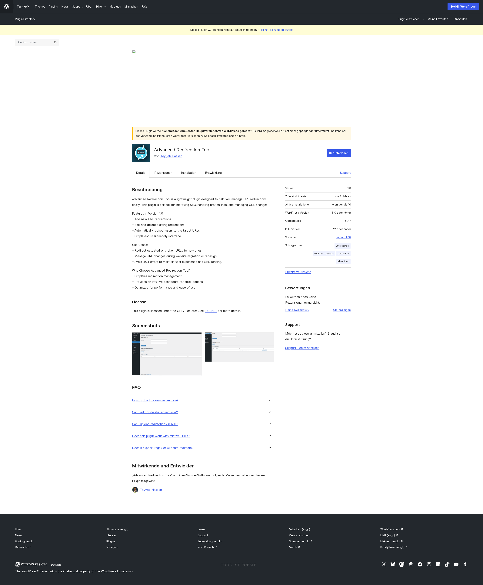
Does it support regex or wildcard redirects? (162, 448)
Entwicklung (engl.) (210, 541)
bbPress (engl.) (391, 541)
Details (140, 173)
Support (345, 173)
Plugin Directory (25, 19)
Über (18, 529)
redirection (343, 253)
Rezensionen (163, 173)
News (18, 535)
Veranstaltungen (299, 535)
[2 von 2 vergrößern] (269, 337)
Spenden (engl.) (301, 541)
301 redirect (342, 245)
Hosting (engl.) (24, 541)
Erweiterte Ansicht (298, 272)
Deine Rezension (297, 310)
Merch (294, 547)
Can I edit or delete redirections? (155, 412)
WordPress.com (391, 529)
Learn (201, 529)
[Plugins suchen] (55, 42)
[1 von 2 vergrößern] (196, 337)
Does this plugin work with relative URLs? (161, 436)
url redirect (343, 261)
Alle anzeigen (342, 310)
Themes (111, 535)
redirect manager (324, 253)
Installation (188, 173)
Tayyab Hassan (171, 156)
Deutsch (56, 564)
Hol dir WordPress (463, 6)
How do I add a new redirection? (155, 400)
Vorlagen (112, 547)
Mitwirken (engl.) (299, 529)
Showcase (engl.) (117, 529)
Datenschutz (23, 547)
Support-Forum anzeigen (302, 348)
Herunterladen (338, 153)
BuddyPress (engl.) (394, 547)
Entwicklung (213, 173)
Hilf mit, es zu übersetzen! (276, 29)
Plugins (110, 541)
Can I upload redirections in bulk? (155, 424)
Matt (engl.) (389, 535)
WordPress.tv (208, 547)
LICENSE (211, 311)
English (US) (343, 237)
